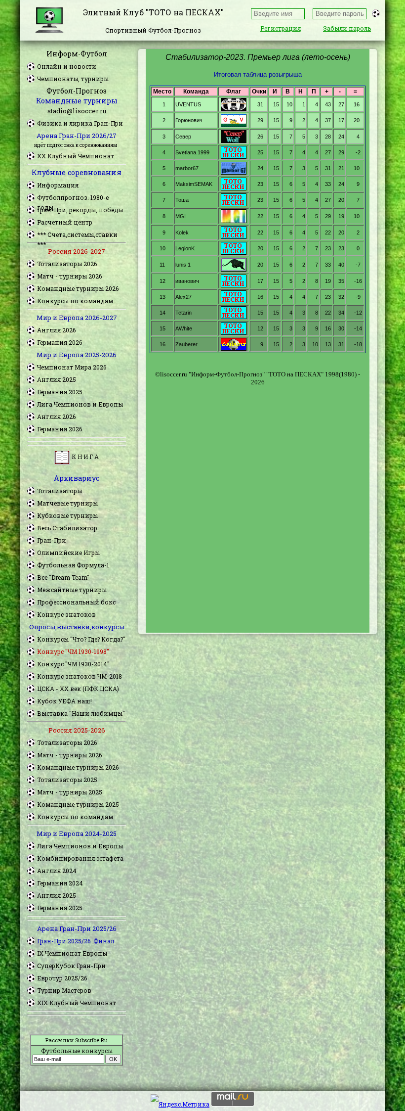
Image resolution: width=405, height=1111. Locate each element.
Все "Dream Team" (63, 577)
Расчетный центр (64, 222)
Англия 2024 (57, 871)
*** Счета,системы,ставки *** (77, 235)
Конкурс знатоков (66, 614)
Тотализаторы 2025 (67, 780)
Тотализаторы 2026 (67, 264)
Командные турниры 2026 (78, 288)
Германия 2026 (59, 342)
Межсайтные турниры (72, 590)
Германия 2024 (60, 883)
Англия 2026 (56, 330)
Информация (58, 185)
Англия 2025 (56, 379)
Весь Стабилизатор (67, 528)
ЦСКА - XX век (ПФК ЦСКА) (78, 689)
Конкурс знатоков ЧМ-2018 (79, 676)
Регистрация (280, 28)
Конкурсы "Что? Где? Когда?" (81, 639)
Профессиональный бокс (76, 602)
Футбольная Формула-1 (73, 565)
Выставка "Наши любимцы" (81, 713)
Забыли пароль (347, 28)
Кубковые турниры (67, 515)
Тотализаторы (59, 491)
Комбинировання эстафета (80, 858)
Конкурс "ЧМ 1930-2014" (73, 664)
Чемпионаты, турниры (73, 79)
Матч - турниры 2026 (69, 276)
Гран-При (51, 540)
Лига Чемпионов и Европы (80, 404)
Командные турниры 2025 (78, 804)
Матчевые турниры (67, 503)
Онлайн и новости (66, 66)
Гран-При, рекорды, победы (80, 210)
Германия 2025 (59, 392)
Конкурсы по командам (75, 301)
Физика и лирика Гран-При (80, 123)
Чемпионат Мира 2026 (71, 367)
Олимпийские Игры (68, 552)
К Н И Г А (84, 457)
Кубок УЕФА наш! (64, 701)
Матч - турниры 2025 (69, 792)
